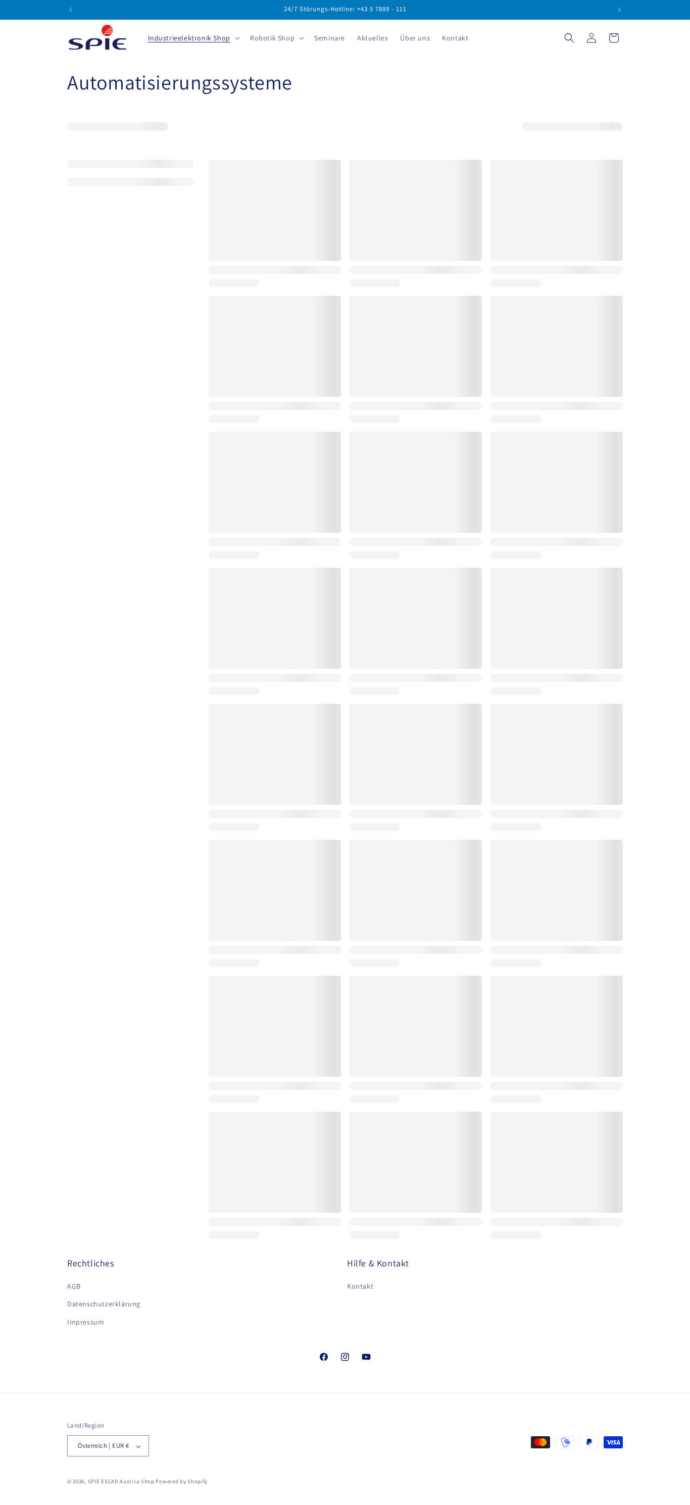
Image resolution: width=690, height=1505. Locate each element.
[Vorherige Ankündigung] (71, 9)
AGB (74, 1286)
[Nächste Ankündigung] (619, 9)
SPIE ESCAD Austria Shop (121, 1481)
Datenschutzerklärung (103, 1304)
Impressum (85, 1322)
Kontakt (360, 1286)
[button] (193, 38)
